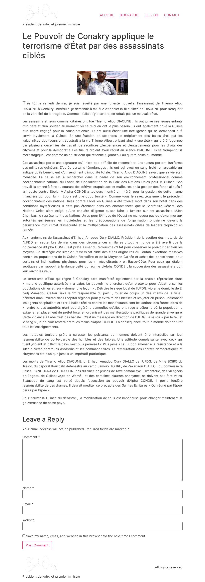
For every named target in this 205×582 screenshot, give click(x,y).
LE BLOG (151, 15)
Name (28, 487)
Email (27, 504)
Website (28, 520)
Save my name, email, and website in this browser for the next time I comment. (86, 536)
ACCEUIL (107, 15)
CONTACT (172, 15)
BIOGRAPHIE (129, 15)
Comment (31, 437)
